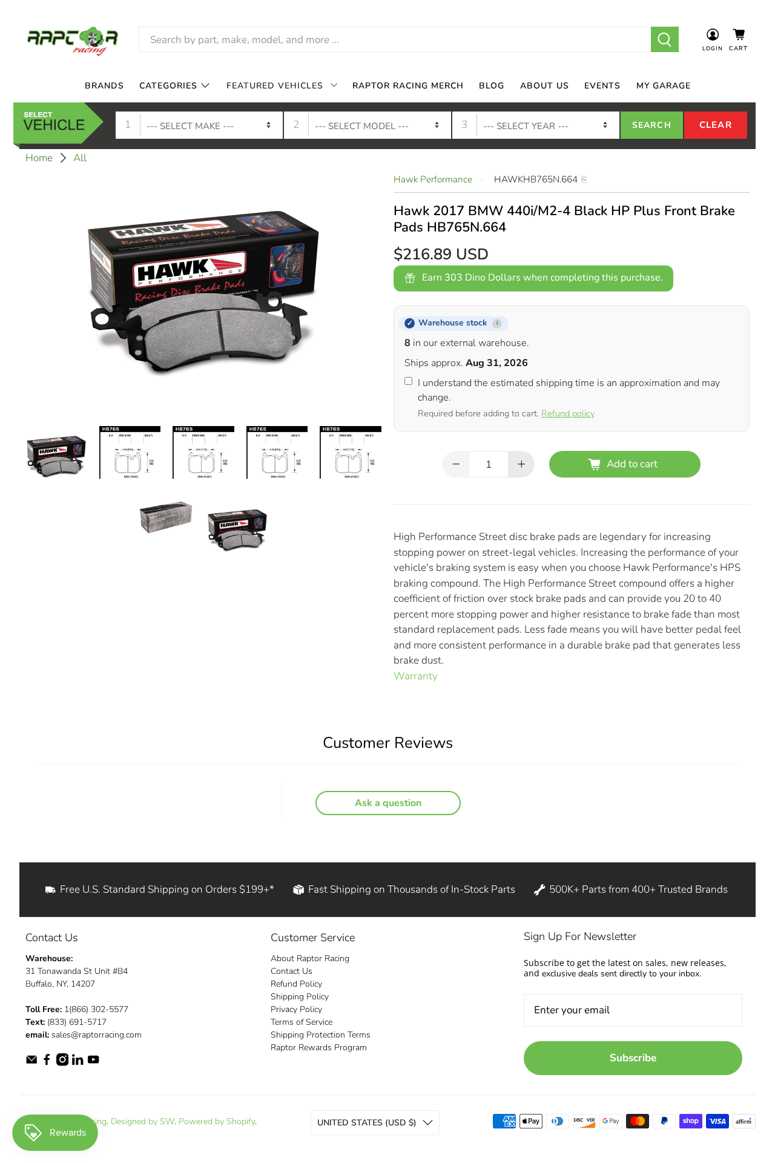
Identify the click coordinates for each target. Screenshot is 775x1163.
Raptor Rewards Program (319, 1047)
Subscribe (633, 1058)
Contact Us (291, 971)
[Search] (665, 39)
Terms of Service (301, 1022)
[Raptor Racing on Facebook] (47, 1063)
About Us (544, 86)
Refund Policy (296, 984)
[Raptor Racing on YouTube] (93, 1063)
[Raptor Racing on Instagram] (62, 1063)
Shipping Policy (300, 996)
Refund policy (568, 413)
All (80, 158)
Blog (491, 86)
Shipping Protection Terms (321, 1035)
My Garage (663, 86)
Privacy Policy (296, 1009)
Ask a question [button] (388, 803)
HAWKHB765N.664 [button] (536, 179)
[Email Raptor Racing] (31, 1063)
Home (39, 158)
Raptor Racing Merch (408, 86)
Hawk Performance (433, 179)
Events (602, 86)
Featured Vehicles (274, 86)
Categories (168, 86)
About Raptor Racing (310, 958)
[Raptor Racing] (72, 39)
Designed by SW (142, 1121)
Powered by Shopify (217, 1121)
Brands (104, 86)
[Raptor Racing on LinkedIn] (77, 1063)
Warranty (416, 676)
